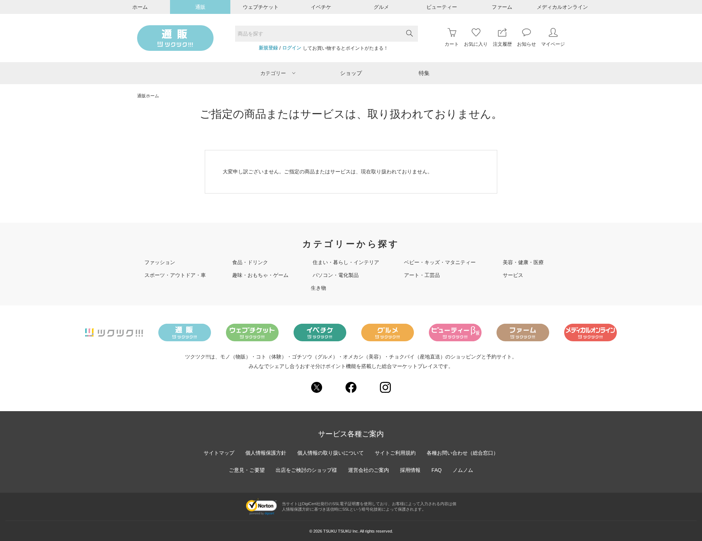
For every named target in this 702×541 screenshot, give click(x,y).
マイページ (553, 44)
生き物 (318, 288)
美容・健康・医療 (523, 262)
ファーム (502, 7)
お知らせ (526, 44)
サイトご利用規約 (395, 453)
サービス (513, 275)
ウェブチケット (261, 7)
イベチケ (321, 7)
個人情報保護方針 (265, 453)
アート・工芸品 (422, 275)
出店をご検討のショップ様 (306, 470)
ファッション (159, 262)
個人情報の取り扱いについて (330, 453)
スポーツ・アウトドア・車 (175, 275)
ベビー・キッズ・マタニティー (440, 262)
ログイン (291, 47)
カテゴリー (273, 73)
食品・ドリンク (250, 262)
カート (452, 44)
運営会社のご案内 (368, 470)
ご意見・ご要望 (247, 470)
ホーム (140, 7)
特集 (424, 73)
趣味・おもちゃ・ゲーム (260, 275)
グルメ (381, 7)
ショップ (351, 73)
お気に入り (476, 44)
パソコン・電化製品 (336, 275)
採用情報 (410, 470)
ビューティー (441, 7)
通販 (200, 7)
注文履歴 (502, 44)
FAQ (436, 470)
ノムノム (463, 470)
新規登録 (268, 47)
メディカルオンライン (562, 7)
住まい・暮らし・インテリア (346, 262)
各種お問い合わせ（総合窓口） (462, 453)
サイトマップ (219, 453)
